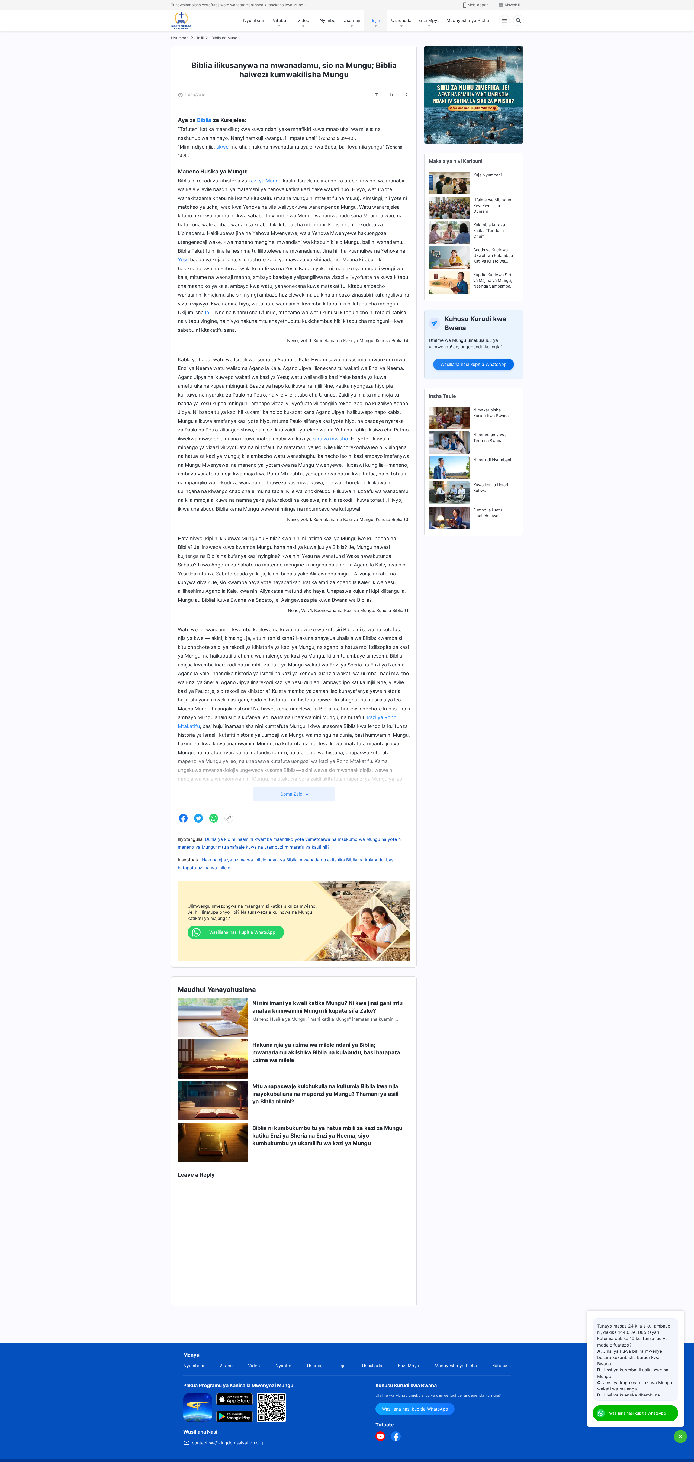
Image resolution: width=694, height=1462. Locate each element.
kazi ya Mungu (264, 180)
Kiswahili (512, 4)
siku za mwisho (330, 439)
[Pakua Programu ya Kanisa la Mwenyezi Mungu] (197, 1407)
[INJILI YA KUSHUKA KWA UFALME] (187, 20)
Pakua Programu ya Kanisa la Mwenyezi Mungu (238, 1385)
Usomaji (351, 20)
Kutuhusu (501, 1365)
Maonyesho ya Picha (467, 20)
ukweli (223, 147)
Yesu (183, 259)
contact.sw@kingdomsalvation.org (227, 1442)
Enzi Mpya (429, 20)
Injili (376, 20)
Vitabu (279, 20)
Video (303, 20)
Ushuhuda (401, 20)
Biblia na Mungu (225, 38)
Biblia (204, 120)
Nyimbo (328, 20)
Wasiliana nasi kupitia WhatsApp (474, 364)
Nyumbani (253, 20)
